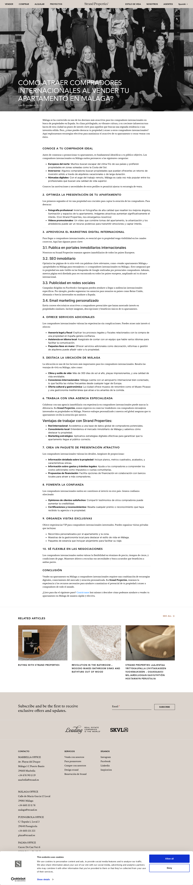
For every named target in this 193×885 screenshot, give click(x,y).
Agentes (168, 4)
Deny (169, 868)
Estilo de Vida (133, 4)
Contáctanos (83, 592)
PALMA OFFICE (27, 842)
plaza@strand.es (26, 835)
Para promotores (72, 761)
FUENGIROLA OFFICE (31, 817)
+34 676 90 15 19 (27, 775)
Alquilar (39, 4)
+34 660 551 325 (26, 830)
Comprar (24, 4)
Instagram (106, 757)
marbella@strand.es (28, 779)
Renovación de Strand (75, 774)
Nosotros (152, 4)
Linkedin (105, 765)
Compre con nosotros (75, 765)
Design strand (71, 769)
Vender (9, 4)
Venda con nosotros (74, 757)
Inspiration (106, 769)
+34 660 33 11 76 (26, 805)
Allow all (169, 858)
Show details (43, 879)
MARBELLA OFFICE (29, 757)
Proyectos (56, 4)
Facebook (105, 761)
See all (167, 616)
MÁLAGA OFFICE (28, 791)
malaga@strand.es (27, 809)
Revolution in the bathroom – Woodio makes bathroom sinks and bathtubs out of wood (96, 668)
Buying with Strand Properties (39, 665)
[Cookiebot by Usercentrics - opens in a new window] (18, 879)
